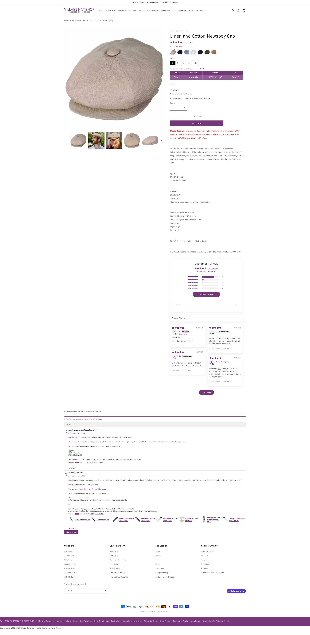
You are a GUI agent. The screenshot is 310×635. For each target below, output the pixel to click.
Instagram (205, 560)
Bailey (157, 551)
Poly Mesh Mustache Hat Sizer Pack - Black (214, 519)
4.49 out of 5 (212, 268)
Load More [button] (206, 392)
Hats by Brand (69, 564)
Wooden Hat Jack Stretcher (191, 519)
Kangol (158, 560)
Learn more (97, 419)
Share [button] (175, 84)
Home (66, 20)
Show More (71, 532)
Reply (91, 462)
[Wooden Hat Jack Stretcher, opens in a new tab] (182, 519)
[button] (233, 10)
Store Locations (207, 551)
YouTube (204, 568)
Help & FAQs (114, 564)
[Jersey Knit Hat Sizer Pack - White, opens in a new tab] (226, 519)
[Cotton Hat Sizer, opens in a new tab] (93, 519)
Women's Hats (69, 556)
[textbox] (155, 415)
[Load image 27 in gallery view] (132, 140)
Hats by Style (69, 568)
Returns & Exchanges (118, 560)
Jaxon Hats (174, 31)
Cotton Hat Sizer (103, 520)
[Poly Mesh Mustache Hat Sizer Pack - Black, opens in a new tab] (204, 519)
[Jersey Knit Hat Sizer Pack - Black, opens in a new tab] (137, 519)
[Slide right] (161, 140)
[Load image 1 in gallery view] (78, 140)
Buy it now (196, 123)
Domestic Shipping (117, 573)
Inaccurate (98, 462)
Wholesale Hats (70, 573)
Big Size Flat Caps (79, 20)
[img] (178, 328)
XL (189, 62)
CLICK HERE (211, 252)
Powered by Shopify (163, 611)
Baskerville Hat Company (165, 577)
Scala (157, 564)
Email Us (204, 556)
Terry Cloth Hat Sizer (82, 520)
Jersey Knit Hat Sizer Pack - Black (148, 519)
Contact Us (114, 556)
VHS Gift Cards (69, 577)
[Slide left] (67, 140)
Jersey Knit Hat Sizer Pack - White (236, 519)
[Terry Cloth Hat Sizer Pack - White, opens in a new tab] (160, 519)
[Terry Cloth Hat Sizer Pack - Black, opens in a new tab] (115, 519)
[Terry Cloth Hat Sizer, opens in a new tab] (71, 519)
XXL (195, 62)
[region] (206, 73)
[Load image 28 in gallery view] (150, 140)
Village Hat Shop (161, 573)
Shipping (173, 94)
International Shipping (119, 577)
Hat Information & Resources (212, 573)
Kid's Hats (68, 560)
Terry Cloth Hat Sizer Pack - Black (126, 519)
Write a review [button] (206, 294)
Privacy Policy (115, 568)
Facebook (205, 564)
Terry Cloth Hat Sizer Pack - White (170, 519)
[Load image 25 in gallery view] (96, 140)
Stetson (158, 556)
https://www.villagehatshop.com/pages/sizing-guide (87, 489)
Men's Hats (68, 551)
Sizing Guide (114, 551)
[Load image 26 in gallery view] (114, 140)
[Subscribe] (105, 591)
